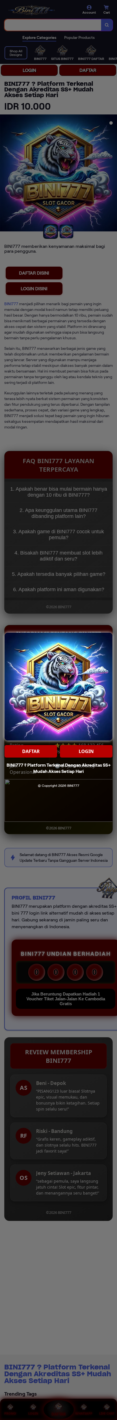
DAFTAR (31, 751)
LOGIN (86, 751)
